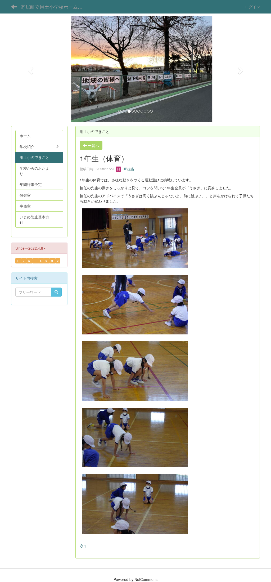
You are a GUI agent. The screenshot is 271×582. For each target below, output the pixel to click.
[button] (29, 69)
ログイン (252, 6)
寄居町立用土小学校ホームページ (56, 6)
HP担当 (127, 168)
